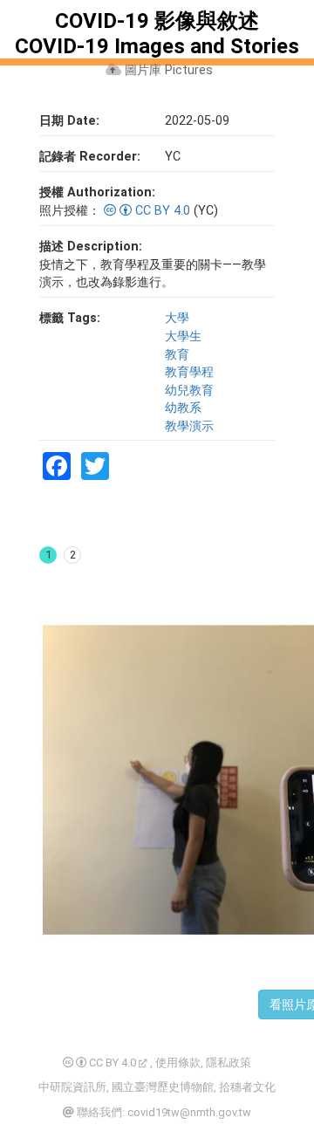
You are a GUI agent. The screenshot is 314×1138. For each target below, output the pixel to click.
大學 (177, 318)
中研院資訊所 (72, 1086)
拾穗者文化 (247, 1086)
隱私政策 (228, 1062)
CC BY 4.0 (163, 210)
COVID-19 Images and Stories (157, 46)
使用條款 (178, 1062)
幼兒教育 (189, 390)
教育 (177, 354)
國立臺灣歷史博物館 (163, 1086)
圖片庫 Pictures (167, 70)
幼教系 (183, 408)
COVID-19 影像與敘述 (157, 21)
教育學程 (189, 372)
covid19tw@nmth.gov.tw (189, 1112)
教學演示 (189, 426)
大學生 (183, 336)
